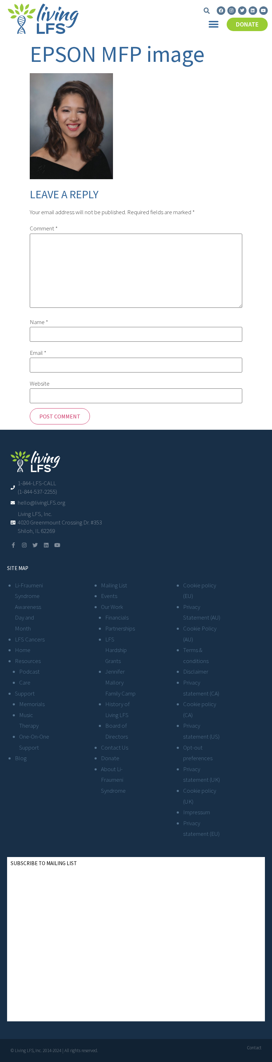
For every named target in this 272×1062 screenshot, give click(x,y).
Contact (254, 1048)
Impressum (196, 812)
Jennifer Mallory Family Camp (120, 682)
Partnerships (120, 628)
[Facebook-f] (13, 545)
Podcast (29, 671)
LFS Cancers (30, 639)
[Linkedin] (253, 10)
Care (24, 682)
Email (38, 353)
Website (40, 384)
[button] (206, 11)
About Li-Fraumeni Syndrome (113, 779)
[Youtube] (263, 10)
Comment (44, 228)
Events (109, 596)
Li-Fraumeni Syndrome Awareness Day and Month (29, 606)
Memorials (32, 704)
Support (25, 693)
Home (22, 650)
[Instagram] (231, 10)
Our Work (112, 607)
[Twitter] (242, 10)
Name (39, 322)
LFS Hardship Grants (116, 650)
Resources (28, 661)
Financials (117, 617)
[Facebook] (221, 10)
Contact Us (114, 747)
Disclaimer (195, 671)
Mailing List (114, 585)
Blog (21, 758)
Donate (110, 758)
